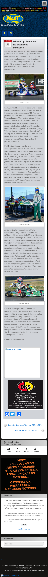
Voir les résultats (24, 529)
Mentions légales (33, 565)
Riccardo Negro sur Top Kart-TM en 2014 (24, 425)
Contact (19, 568)
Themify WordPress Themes (33, 570)
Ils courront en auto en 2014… (28, 430)
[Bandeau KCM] (24, 12)
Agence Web (27, 568)
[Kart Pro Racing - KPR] (21, 490)
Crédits (43, 565)
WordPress (18, 570)
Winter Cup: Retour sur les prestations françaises (25, 44)
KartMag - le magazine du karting (14, 565)
